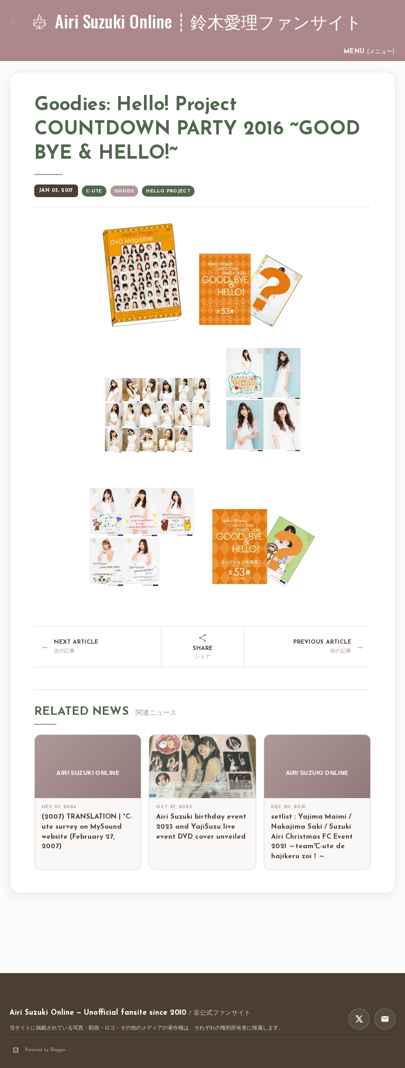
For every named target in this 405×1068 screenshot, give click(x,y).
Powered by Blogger (45, 1049)
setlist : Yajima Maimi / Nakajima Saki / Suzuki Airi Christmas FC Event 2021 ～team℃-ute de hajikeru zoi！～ (312, 836)
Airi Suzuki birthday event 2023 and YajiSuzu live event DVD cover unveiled (201, 826)
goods (124, 191)
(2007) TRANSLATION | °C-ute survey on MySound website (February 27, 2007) (87, 831)
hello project (168, 191)
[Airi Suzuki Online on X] (359, 1019)
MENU (369, 51)
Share (202, 653)
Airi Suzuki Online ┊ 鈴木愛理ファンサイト (208, 20)
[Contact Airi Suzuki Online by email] (385, 1019)
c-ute (94, 191)
